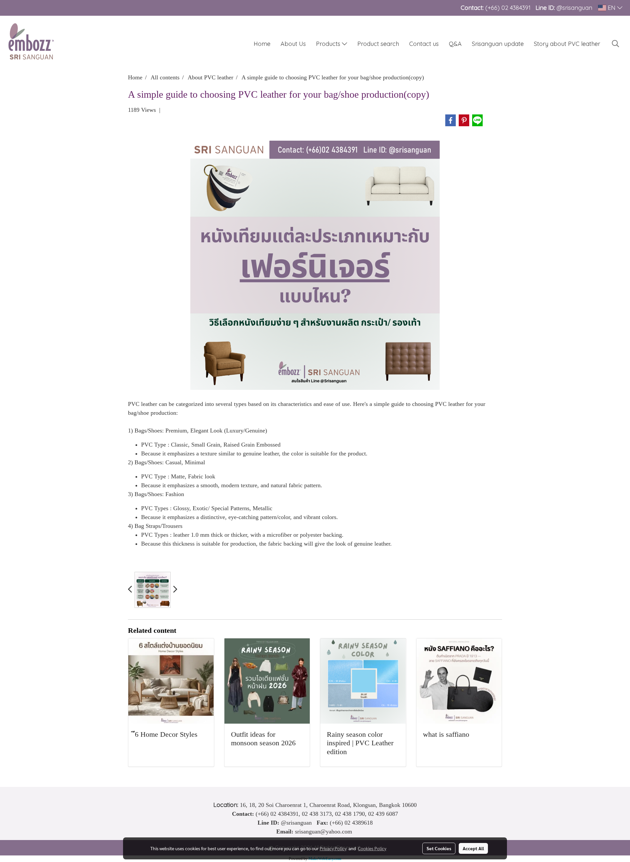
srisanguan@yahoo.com (323, 831)
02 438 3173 (317, 814)
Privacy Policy (333, 848)
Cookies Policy (372, 848)
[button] (615, 43)
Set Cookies (439, 848)
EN (611, 7)
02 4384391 (516, 7)
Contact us (424, 44)
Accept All (473, 848)
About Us (293, 44)
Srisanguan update (498, 44)
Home (262, 44)
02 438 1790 (350, 814)
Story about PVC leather (567, 44)
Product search (378, 44)
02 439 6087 (383, 814)
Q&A (455, 44)
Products (329, 44)
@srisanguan (575, 7)
